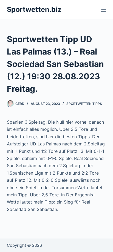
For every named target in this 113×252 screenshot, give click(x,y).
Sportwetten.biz (34, 9)
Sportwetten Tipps (84, 104)
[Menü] (103, 9)
